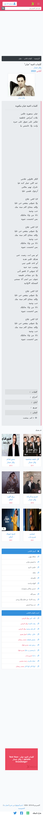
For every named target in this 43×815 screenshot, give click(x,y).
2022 (36, 71)
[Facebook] (21, 814)
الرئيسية (37, 59)
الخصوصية (21, 808)
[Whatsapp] (27, 814)
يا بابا (34, 656)
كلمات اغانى (28, 59)
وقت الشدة (32, 624)
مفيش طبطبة (31, 640)
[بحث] (3, 8)
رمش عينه (32, 645)
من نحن (12, 805)
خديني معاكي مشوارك (28, 589)
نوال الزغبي (25, 618)
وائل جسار (37, 68)
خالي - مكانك (31, 634)
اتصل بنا (6, 805)
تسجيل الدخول (9, 4)
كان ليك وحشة (31, 629)
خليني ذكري (32, 567)
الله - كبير (32, 618)
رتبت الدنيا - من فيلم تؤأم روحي (26, 599)
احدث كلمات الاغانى (32, 613)
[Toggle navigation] (38, 4)
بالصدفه (33, 578)
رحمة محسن (23, 661)
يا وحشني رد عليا (30, 650)
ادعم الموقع (19, 805)
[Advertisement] (21, 34)
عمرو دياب (28, 656)
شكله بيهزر (32, 557)
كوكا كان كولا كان (30, 666)
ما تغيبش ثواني (31, 562)
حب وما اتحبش (31, 605)
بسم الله (33, 594)
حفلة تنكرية (32, 661)
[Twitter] (15, 814)
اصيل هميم (23, 634)
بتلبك (34, 573)
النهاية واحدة (32, 583)
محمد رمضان (22, 640)
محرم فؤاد (25, 645)
